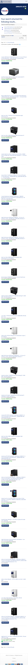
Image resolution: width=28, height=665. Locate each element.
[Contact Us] (25, 8)
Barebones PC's (7, 30)
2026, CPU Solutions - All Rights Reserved (14, 655)
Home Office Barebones (9, 27)
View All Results (11, 42)
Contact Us (14, 661)
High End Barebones (8, 28)
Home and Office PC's (8, 33)
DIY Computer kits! (8, 31)
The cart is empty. (7, 1)
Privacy (14, 658)
